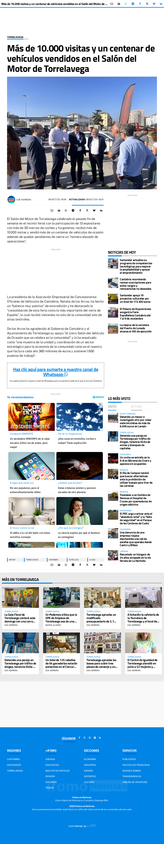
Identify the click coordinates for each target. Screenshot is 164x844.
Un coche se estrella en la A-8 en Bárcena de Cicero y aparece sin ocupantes (135, 460)
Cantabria (53, 559)
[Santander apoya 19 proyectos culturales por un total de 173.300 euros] (113, 299)
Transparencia (131, 776)
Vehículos (73, 559)
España (88, 770)
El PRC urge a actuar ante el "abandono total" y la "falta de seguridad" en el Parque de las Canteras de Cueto (136, 518)
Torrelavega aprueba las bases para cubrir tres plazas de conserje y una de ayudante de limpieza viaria (101, 667)
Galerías (51, 782)
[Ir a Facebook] (79, 737)
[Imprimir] (119, 4)
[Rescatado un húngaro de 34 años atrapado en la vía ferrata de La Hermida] (113, 555)
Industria (90, 765)
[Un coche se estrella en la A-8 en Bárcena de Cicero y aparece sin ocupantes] (113, 458)
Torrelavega (15, 37)
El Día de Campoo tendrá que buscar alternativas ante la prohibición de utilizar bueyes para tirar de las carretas (136, 479)
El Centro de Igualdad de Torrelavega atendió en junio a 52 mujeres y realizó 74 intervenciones (143, 665)
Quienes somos (131, 770)
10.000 (92, 559)
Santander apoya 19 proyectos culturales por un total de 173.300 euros (135, 298)
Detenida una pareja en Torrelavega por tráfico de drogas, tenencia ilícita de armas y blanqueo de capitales (135, 441)
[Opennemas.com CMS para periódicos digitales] (82, 826)
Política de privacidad (136, 765)
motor (12, 559)
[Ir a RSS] (99, 737)
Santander (14, 765)
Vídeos (49, 787)
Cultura (89, 782)
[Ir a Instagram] (89, 737)
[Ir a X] (84, 737)
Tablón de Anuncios (134, 782)
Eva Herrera (23, 199)
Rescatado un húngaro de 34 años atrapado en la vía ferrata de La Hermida (135, 557)
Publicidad (129, 759)
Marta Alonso (53, 625)
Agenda (50, 759)
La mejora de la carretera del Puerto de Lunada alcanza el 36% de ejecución (136, 328)
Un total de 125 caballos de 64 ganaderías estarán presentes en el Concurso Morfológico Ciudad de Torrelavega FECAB (61, 667)
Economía (90, 759)
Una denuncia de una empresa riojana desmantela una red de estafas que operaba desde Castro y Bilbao (136, 538)
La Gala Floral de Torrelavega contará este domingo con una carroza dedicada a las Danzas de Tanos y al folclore (20, 621)
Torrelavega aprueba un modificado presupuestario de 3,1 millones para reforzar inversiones (101, 621)
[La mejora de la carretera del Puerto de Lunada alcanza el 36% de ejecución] (113, 328)
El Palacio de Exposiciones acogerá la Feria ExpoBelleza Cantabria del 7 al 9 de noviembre (135, 314)
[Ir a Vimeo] (94, 737)
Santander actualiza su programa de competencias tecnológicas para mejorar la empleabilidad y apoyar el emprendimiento (136, 266)
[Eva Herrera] (11, 199)
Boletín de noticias (57, 770)
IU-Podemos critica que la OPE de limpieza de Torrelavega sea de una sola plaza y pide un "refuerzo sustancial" (61, 621)
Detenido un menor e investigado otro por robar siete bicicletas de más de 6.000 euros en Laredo (135, 421)
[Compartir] (126, 4)
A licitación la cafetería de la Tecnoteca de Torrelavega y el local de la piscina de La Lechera (143, 619)
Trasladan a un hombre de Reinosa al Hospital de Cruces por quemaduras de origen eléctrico (136, 499)
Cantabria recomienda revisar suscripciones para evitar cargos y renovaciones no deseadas (135, 284)
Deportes (90, 776)
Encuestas (52, 765)
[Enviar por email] (112, 4)
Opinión (50, 776)
